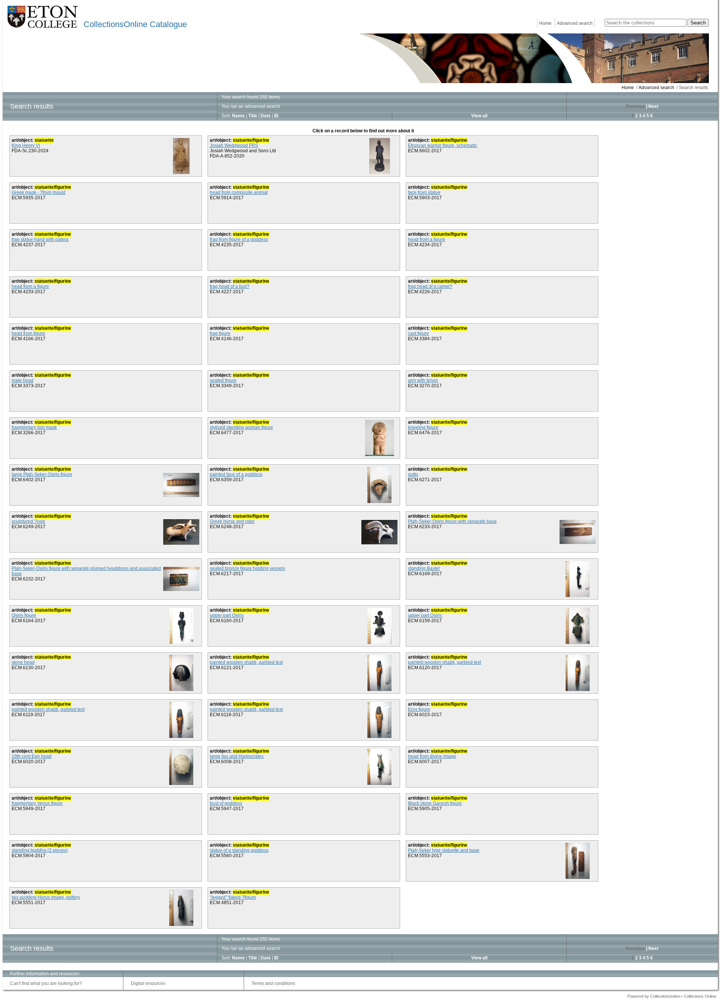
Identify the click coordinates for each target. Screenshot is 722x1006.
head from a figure (426, 239)
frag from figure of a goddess (239, 239)
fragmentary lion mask (34, 427)
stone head (23, 662)
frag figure (220, 333)
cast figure (418, 333)
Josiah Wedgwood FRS (234, 145)
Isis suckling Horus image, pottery (46, 897)
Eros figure (419, 709)
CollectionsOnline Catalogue (135, 24)
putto (413, 474)
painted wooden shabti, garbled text (246, 662)
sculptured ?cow (28, 521)
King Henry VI (26, 145)
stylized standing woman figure (241, 427)
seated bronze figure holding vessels (247, 568)
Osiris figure (24, 615)
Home (545, 23)
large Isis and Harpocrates (237, 756)
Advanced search (575, 23)
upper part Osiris (227, 615)
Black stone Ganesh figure (435, 803)
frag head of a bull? (229, 286)
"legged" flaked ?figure (233, 897)
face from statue (424, 192)
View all (479, 115)
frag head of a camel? (430, 286)
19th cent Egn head (32, 756)
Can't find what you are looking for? (46, 983)
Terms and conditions (273, 983)
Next (653, 106)
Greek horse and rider (232, 521)
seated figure (223, 380)
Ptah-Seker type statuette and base (443, 850)
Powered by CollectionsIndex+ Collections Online (671, 996)
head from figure (28, 333)
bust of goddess (226, 803)
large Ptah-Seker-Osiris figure (42, 474)
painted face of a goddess (236, 474)
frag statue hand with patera (40, 239)
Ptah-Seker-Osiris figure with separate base (452, 521)
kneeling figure (423, 427)
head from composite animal (239, 192)
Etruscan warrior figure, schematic (442, 145)
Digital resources (148, 983)
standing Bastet (424, 568)
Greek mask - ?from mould (38, 192)
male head (22, 380)
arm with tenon (423, 380)
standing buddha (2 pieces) (40, 850)
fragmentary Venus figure (37, 803)
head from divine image (432, 756)
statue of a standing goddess (239, 850)
